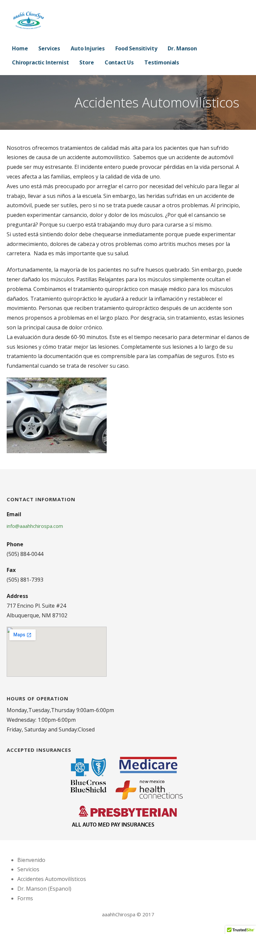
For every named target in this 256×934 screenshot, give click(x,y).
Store (86, 62)
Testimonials (161, 62)
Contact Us (119, 62)
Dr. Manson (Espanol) (44, 888)
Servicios (28, 869)
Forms (25, 898)
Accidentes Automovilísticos (51, 879)
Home (20, 48)
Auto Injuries (88, 48)
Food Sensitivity (136, 48)
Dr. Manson (182, 48)
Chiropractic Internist (40, 62)
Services (49, 48)
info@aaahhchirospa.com (35, 526)
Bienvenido (31, 860)
